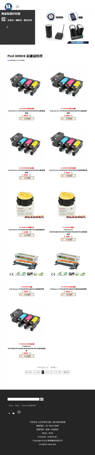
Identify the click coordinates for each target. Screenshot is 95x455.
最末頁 (66, 372)
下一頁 (57, 372)
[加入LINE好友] (19, 412)
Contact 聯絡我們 (28, 405)
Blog (17, 405)
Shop (11, 405)
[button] (7, 27)
